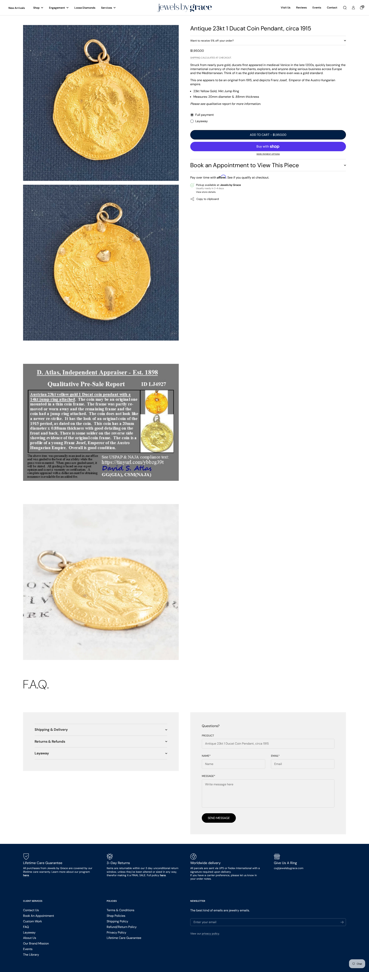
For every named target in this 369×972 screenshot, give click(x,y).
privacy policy (210, 933)
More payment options (268, 154)
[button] (345, 7)
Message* (208, 776)
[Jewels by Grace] (184, 7)
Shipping (195, 57)
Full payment (204, 115)
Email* (275, 755)
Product (208, 735)
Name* (206, 755)
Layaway (201, 121)
